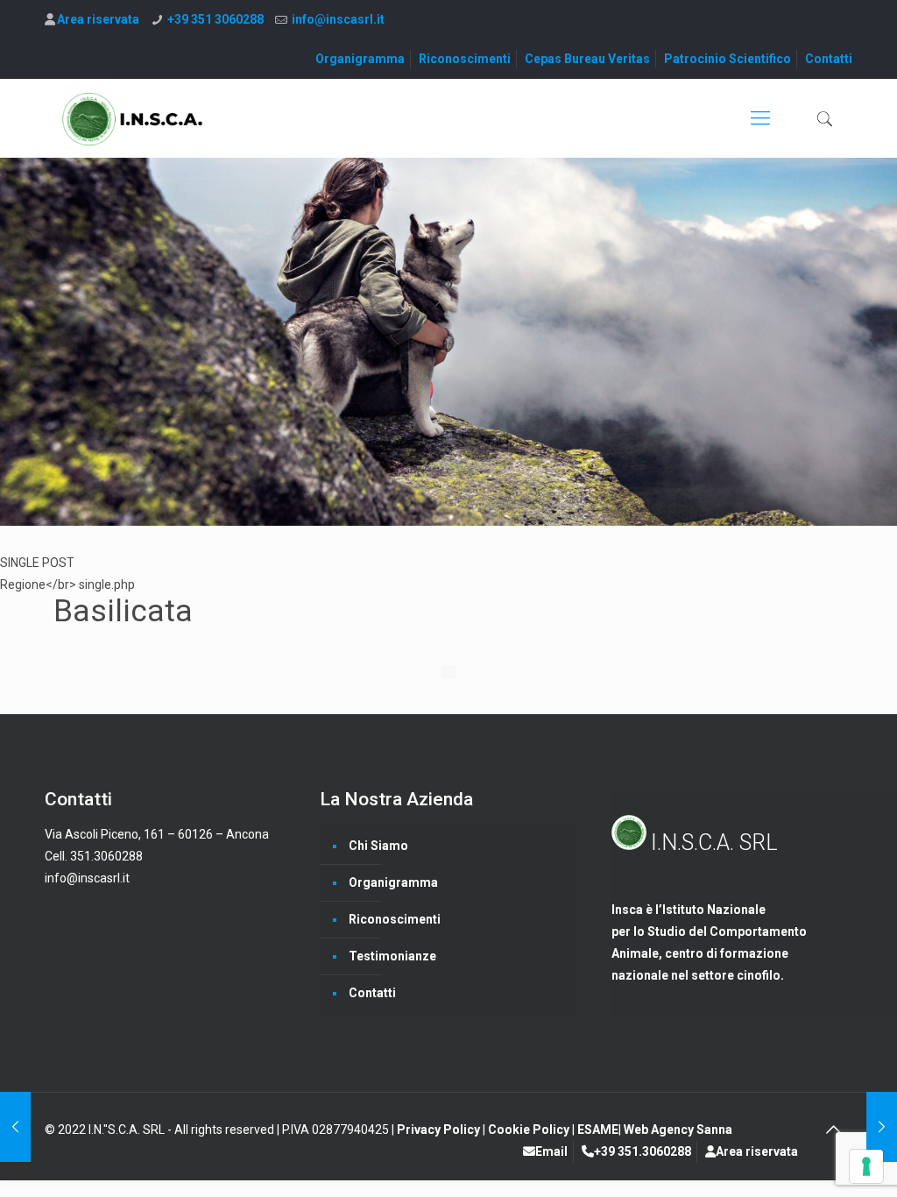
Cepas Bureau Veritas (587, 59)
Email (551, 1151)
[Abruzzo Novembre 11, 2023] (881, 1127)
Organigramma (360, 59)
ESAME (597, 1130)
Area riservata (98, 19)
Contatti (828, 59)
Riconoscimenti (465, 59)
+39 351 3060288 (215, 19)
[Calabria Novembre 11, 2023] (15, 1127)
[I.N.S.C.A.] (132, 118)
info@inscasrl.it (338, 19)
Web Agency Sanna (678, 1130)
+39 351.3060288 (642, 1151)
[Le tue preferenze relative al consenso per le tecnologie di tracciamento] (866, 1166)
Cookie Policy (530, 1130)
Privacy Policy (440, 1130)
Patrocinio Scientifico (727, 59)
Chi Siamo (378, 846)
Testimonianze (392, 956)
